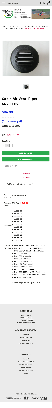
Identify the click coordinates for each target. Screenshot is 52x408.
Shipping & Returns (26, 343)
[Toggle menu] (3, 4)
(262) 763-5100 (12, 3)
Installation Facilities (26, 365)
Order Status (26, 340)
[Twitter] (12, 166)
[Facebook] (3, 166)
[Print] (9, 166)
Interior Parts (9, 28)
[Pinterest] (16, 166)
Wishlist (26, 335)
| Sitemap (33, 394)
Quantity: (6, 141)
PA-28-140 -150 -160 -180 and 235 (37, 26)
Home (4, 26)
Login (22, 337)
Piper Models (13, 26)
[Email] (6, 166)
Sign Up (29, 337)
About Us (26, 359)
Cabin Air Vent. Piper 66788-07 (35, 28)
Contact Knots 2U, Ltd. (26, 362)
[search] (39, 3)
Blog (26, 373)
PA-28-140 (19, 28)
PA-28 (22, 26)
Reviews (26, 178)
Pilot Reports (26, 368)
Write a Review (11, 126)
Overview (26, 173)
